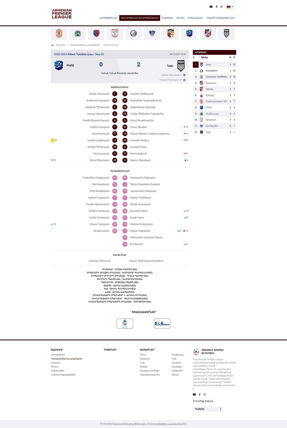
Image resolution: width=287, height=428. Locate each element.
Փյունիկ (143, 366)
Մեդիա (180, 18)
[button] (230, 6)
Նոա (142, 362)
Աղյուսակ (167, 18)
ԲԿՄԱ (143, 354)
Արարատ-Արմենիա (149, 370)
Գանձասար (177, 354)
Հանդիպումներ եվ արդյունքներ (139, 18)
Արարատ (176, 362)
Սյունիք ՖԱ (177, 370)
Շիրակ (175, 374)
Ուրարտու (145, 358)
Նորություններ (108, 18)
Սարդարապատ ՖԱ (150, 374)
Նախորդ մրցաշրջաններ (220, 18)
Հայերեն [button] (199, 409)
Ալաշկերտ (177, 366)
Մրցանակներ (195, 18)
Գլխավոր (60, 45)
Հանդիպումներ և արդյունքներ (85, 45)
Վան (174, 358)
